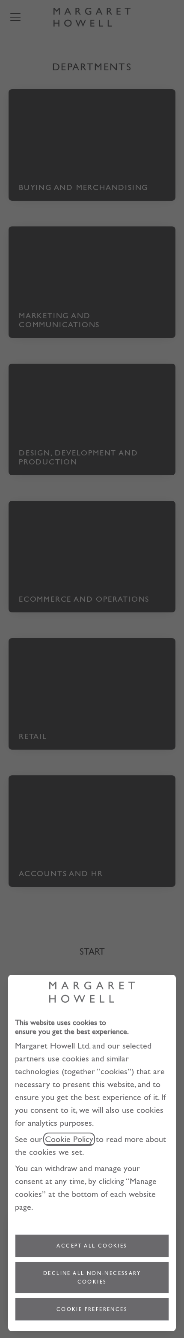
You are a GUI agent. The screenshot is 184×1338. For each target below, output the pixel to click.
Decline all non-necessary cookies (92, 1277)
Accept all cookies (91, 1246)
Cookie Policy (69, 1139)
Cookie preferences (92, 1309)
